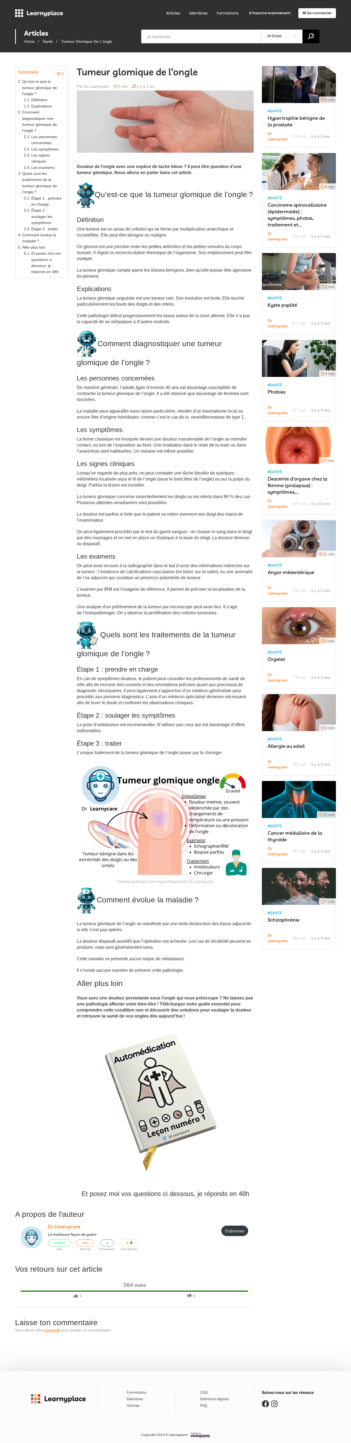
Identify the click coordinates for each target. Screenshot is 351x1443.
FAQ (203, 1405)
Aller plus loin (33, 247)
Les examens (43, 167)
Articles (173, 13)
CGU (204, 1392)
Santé (48, 41)
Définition (39, 100)
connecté (52, 1330)
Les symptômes (45, 149)
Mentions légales (214, 1398)
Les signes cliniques (40, 158)
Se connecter (319, 13)
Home (29, 41)
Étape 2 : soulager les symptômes (41, 216)
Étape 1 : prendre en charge (46, 201)
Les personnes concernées (44, 140)
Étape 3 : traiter (44, 229)
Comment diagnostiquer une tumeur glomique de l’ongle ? (39, 121)
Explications (41, 106)
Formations (228, 13)
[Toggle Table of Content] (56, 73)
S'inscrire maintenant (270, 13)
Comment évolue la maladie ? (39, 238)
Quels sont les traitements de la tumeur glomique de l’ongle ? (39, 182)
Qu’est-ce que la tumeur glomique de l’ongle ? (39, 87)
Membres (198, 13)
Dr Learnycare (64, 1226)
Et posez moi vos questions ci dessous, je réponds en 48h (46, 262)
